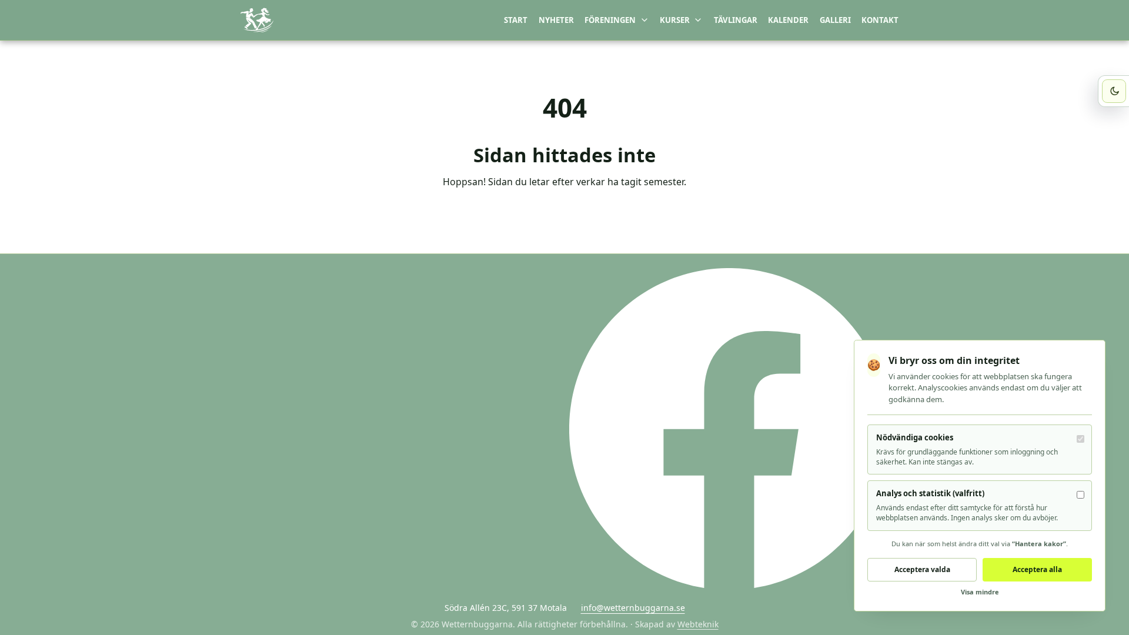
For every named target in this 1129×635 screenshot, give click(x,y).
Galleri (835, 20)
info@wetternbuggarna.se (633, 607)
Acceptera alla (1037, 569)
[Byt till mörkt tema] (1114, 91)
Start (515, 20)
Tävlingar (735, 20)
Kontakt (879, 20)
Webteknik (698, 624)
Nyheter (556, 20)
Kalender (788, 20)
